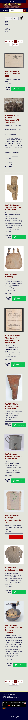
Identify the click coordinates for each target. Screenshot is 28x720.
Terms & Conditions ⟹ (8, 694)
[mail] (13, 1)
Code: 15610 (8, 659)
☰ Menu (5, 10)
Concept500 (16, 717)
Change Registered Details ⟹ (10, 697)
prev (6, 41)
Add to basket (19, 89)
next (17, 44)
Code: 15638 (8, 293)
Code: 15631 (8, 158)
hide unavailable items (6, 30)
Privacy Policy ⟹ (7, 696)
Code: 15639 (8, 359)
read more (15, 156)
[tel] (10, 1)
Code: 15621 (8, 475)
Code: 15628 (8, 586)
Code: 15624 (8, 419)
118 (14, 44)
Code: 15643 (8, 83)
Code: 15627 (8, 531)
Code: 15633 (8, 231)
